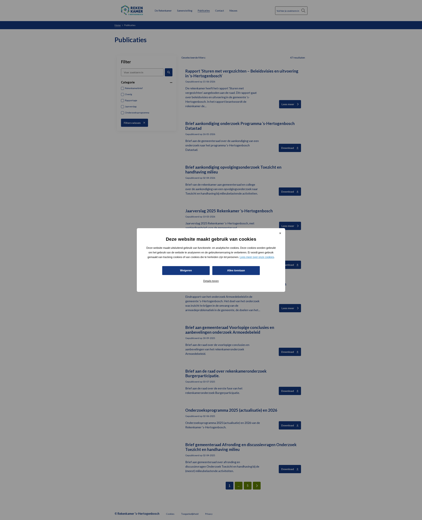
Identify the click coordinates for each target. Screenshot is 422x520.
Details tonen (211, 281)
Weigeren (186, 270)
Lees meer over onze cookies (257, 257)
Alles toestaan (236, 270)
